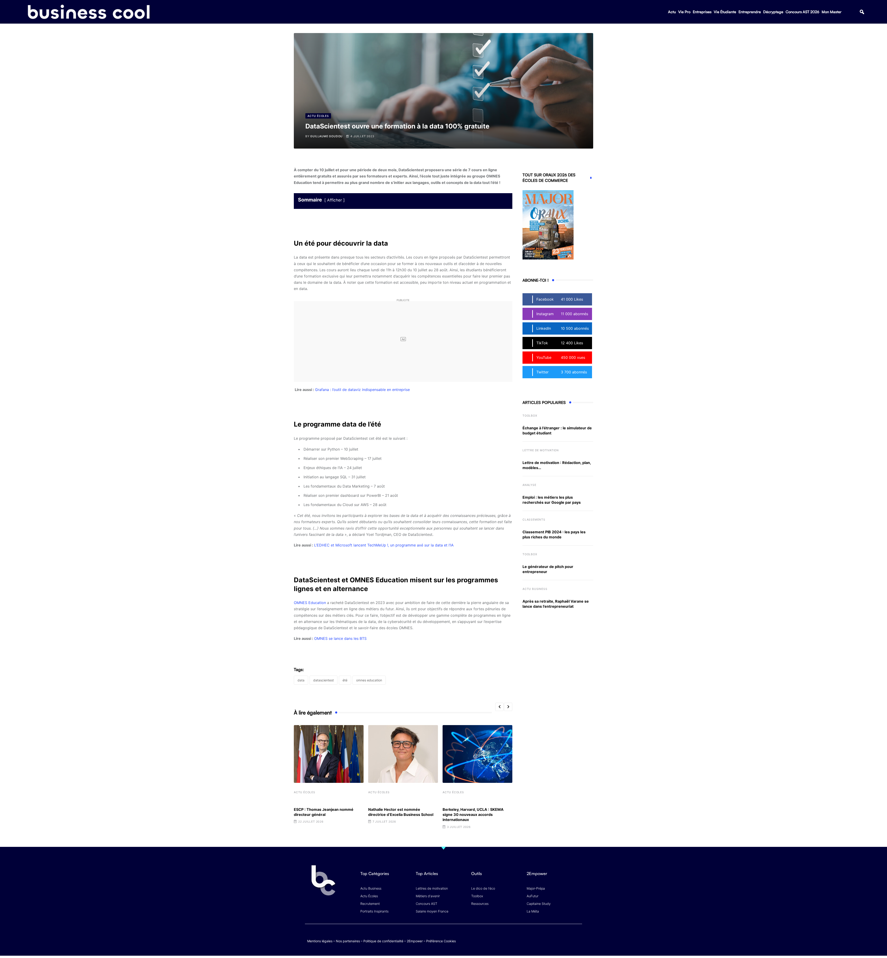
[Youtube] (559, 936)
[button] (862, 12)
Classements (533, 519)
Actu (672, 11)
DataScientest (323, 680)
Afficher (334, 200)
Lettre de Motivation (540, 450)
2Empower (415, 941)
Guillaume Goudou (326, 136)
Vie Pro (684, 11)
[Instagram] (577, 936)
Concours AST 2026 (802, 11)
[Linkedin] (577, 939)
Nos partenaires (348, 941)
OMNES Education (310, 602)
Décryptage (773, 11)
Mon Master (831, 11)
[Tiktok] (568, 936)
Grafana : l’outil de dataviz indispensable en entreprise (362, 389)
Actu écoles (304, 792)
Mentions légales (319, 941)
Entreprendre (749, 11)
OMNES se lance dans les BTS (340, 638)
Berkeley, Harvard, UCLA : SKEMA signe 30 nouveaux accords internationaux (473, 814)
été (345, 680)
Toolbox (529, 415)
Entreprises (702, 11)
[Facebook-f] (550, 936)
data (301, 680)
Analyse (529, 485)
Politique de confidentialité (383, 941)
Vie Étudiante (725, 11)
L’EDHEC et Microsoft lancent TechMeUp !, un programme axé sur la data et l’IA (384, 545)
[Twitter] (541, 936)
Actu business (534, 589)
